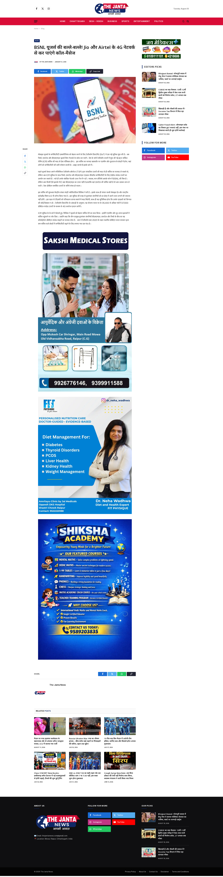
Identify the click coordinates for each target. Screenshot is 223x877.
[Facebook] (25, 156)
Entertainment (142, 21)
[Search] (187, 21)
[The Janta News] (111, 8)
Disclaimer (165, 872)
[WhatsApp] (25, 167)
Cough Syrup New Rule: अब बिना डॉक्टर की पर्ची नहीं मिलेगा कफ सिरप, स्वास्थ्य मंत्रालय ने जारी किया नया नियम (118, 776)
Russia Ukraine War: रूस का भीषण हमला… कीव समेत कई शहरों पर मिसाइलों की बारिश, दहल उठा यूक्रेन (85, 741)
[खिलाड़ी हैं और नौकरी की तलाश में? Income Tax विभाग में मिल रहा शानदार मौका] (149, 112)
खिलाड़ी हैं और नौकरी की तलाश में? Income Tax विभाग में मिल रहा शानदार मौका (171, 111)
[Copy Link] (25, 173)
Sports (125, 21)
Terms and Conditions (180, 872)
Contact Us (153, 872)
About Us (142, 872)
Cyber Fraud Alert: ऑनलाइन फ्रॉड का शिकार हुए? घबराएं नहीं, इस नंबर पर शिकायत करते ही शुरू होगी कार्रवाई (173, 127)
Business (112, 21)
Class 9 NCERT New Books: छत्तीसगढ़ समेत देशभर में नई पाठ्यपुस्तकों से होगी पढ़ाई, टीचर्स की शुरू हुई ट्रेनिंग (49, 776)
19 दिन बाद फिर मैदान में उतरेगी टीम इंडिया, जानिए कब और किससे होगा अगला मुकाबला (120, 741)
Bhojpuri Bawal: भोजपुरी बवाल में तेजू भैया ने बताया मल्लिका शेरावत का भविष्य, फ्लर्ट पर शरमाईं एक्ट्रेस (172, 76)
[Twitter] (25, 161)
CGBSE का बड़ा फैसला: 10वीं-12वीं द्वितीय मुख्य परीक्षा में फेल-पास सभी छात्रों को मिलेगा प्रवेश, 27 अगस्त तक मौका (172, 93)
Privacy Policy (130, 872)
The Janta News (47, 62)
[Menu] (35, 21)
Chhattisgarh (77, 21)
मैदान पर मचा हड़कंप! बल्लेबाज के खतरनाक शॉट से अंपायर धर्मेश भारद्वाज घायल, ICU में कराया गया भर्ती (48, 741)
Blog (42, 29)
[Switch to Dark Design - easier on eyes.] (183, 21)
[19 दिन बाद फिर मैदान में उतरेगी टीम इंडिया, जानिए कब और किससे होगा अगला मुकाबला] (120, 726)
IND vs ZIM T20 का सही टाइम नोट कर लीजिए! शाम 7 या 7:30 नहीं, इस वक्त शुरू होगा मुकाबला (85, 776)
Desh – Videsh (96, 21)
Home (62, 21)
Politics (158, 21)
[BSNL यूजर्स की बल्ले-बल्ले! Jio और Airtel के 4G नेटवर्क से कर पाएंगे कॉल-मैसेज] (85, 110)
